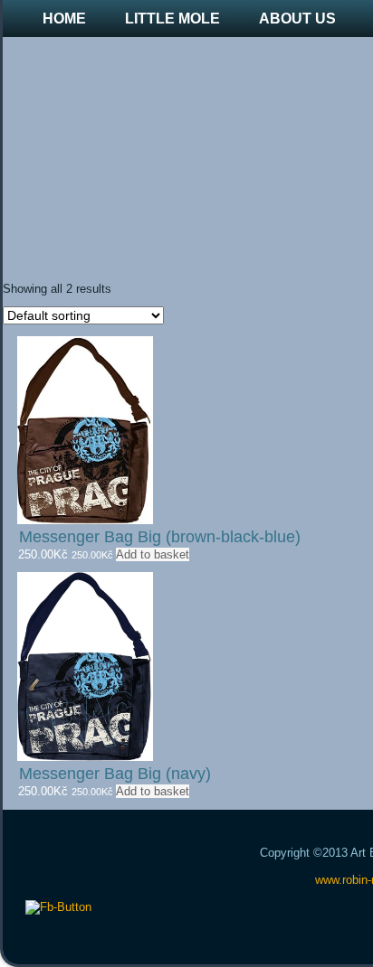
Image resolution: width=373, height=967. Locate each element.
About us (297, 18)
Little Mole (172, 18)
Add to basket (152, 554)
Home (64, 18)
